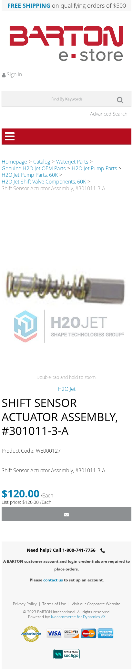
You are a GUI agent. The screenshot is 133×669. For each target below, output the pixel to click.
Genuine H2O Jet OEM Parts (34, 168)
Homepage (14, 161)
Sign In (13, 74)
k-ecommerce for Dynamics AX (78, 616)
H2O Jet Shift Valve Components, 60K (44, 181)
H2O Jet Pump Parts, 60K (30, 174)
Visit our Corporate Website (96, 604)
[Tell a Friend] (66, 514)
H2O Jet (67, 388)
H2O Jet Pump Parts (94, 168)
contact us (53, 580)
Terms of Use (54, 604)
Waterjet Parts (72, 161)
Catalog (41, 161)
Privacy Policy (25, 604)
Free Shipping (28, 5)
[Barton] (66, 43)
